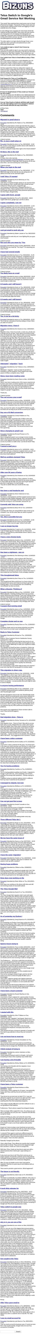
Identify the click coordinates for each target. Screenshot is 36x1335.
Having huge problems (9, 864)
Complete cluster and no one (11, 621)
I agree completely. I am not (10, 203)
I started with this (6, 1012)
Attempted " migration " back (11, 364)
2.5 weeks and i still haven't (10, 284)
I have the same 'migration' (10, 855)
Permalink (3, 123)
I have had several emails (10, 252)
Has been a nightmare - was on (12, 552)
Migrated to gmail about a (10, 119)
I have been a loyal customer (11, 991)
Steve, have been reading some (12, 376)
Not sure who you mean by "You (12, 242)
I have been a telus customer (11, 738)
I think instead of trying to (10, 1049)
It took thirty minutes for (9, 1188)
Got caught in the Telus (9, 1259)
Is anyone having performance (12, 685)
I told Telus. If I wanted (8, 176)
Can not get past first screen (11, 801)
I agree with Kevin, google (10, 195)
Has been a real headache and (12, 490)
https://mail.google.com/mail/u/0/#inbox (11, 159)
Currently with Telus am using (11, 504)
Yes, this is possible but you (11, 517)
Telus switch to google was (10, 1207)
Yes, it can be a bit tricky (9, 316)
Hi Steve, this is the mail (9, 152)
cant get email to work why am (12, 230)
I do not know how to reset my (11, 1036)
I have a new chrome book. (10, 537)
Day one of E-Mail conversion (11, 412)
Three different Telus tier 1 (10, 819)
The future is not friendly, (10, 1171)
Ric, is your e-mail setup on (10, 141)
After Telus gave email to (9, 1303)
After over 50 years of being (11, 472)
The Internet (4, 111)
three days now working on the (12, 878)
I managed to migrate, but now (12, 783)
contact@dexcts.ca (6, 84)
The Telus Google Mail (8, 889)
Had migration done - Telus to (11, 717)
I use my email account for (10, 1318)
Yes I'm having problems (9, 766)
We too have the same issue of (12, 838)
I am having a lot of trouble (10, 1060)
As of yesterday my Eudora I (11, 916)
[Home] (18, 11)
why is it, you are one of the (10, 1222)
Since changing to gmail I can (11, 431)
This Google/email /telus (9, 575)
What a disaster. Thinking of (11, 589)
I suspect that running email (11, 606)
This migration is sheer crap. (11, 670)
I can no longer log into (9, 526)
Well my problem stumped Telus (12, 457)
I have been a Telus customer (11, 1084)
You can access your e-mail (11, 397)
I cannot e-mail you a (8, 446)
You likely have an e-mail (9, 273)
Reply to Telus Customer (9, 632)
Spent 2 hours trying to (9, 944)
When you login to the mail (10, 167)
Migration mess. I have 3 (9, 325)
